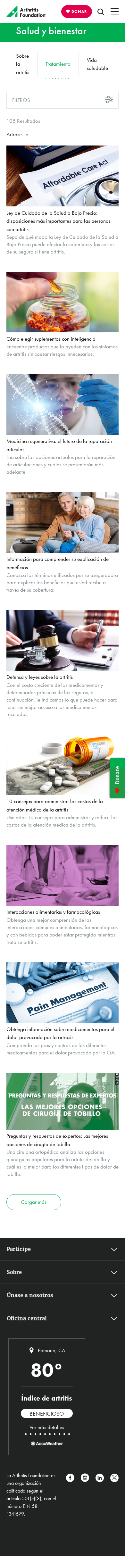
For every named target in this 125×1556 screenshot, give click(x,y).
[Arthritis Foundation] (26, 11)
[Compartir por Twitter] (114, 1495)
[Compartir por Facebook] (70, 1495)
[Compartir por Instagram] (85, 1495)
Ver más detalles (46, 1427)
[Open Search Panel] (100, 11)
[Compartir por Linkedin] (100, 1495)
